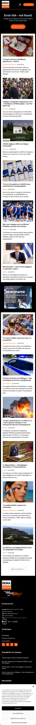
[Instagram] (7, 644)
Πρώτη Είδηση (7, 383)
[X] (11, 644)
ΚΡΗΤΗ (5, 470)
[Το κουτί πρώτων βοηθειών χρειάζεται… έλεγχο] (18, 46)
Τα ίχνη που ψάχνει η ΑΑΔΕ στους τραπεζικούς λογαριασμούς (17, 185)
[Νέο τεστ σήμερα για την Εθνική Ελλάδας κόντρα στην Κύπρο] (18, 211)
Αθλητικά (5, 149)
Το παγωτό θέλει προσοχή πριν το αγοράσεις (17, 339)
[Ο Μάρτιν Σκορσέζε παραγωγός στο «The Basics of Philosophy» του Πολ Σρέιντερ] (18, 88)
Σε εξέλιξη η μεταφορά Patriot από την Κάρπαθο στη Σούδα (17, 548)
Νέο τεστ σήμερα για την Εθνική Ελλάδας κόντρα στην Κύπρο (16, 225)
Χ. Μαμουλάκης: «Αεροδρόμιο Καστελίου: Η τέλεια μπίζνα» (15, 466)
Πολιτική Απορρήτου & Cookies (19, 722)
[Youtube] (16, 644)
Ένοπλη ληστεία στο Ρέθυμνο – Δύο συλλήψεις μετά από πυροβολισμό (17, 379)
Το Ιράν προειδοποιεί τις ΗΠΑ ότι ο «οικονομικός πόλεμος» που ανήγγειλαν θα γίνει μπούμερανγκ (17, 422)
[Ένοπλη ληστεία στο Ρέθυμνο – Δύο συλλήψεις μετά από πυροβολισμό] (18, 364)
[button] (33, 686)
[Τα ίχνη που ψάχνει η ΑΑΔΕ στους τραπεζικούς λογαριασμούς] (18, 170)
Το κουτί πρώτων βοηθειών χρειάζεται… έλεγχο (14, 60)
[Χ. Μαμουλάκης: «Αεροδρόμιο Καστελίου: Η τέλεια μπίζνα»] (18, 451)
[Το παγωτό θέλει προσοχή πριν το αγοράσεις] (18, 324)
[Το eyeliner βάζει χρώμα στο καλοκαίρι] (18, 491)
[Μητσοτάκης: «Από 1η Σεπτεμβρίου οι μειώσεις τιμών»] (18, 253)
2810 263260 (9, 615)
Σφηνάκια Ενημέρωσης (9, 64)
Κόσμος (5, 428)
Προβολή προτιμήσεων (18, 718)
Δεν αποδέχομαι (18, 713)
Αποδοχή (18, 708)
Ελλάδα (5, 189)
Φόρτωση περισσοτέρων (17, 569)
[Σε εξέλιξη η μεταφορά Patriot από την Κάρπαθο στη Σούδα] (18, 534)
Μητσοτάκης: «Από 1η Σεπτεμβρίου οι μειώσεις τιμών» (17, 268)
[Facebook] (3, 644)
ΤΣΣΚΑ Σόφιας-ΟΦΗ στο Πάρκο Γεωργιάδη (16, 145)
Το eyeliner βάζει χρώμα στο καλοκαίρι (14, 506)
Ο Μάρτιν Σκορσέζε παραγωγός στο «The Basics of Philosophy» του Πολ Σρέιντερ (17, 104)
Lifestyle (5, 109)
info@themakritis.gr (12, 613)
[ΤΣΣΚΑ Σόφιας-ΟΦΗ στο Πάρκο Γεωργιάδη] (18, 130)
